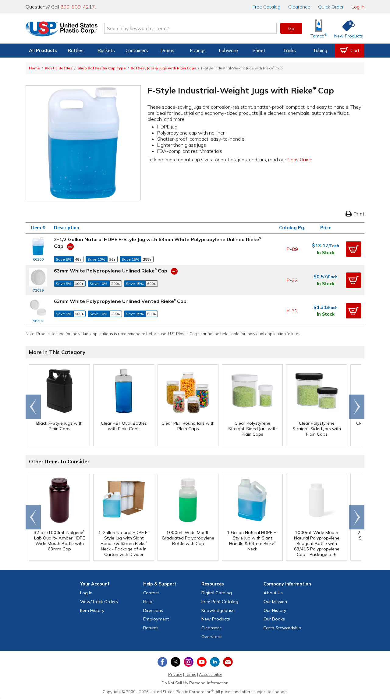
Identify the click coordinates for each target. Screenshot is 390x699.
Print (358, 214)
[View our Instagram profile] (189, 662)
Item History (92, 610)
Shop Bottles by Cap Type (101, 68)
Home (34, 68)
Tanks (289, 50)
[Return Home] (62, 29)
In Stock (326, 252)
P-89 (292, 249)
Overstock (211, 636)
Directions (153, 610)
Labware (228, 50)
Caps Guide (299, 159)
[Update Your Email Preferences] (228, 662)
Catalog (266, 7)
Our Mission (275, 601)
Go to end (33, 407)
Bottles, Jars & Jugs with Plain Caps (163, 68)
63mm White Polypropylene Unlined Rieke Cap (110, 271)
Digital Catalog (216, 592)
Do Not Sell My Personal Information (195, 682)
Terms (190, 674)
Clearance (299, 7)
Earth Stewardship (282, 628)
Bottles (75, 50)
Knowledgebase (218, 610)
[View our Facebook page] (162, 662)
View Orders (99, 601)
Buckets (106, 50)
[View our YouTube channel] (202, 662)
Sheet (259, 50)
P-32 (292, 280)
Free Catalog (219, 601)
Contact (151, 592)
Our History (275, 610)
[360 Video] (70, 246)
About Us (273, 592)
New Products (215, 619)
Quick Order (331, 7)
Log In (358, 7)
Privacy (175, 674)
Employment (156, 619)
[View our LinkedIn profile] (215, 662)
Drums (167, 50)
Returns (150, 628)
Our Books (274, 619)
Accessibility (210, 674)
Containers (137, 50)
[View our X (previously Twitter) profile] (175, 662)
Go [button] (291, 28)
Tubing (320, 50)
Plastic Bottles (59, 68)
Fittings (198, 50)
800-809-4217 (77, 7)
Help (147, 601)
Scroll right (357, 407)
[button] (353, 249)
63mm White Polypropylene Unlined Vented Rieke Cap (120, 301)
